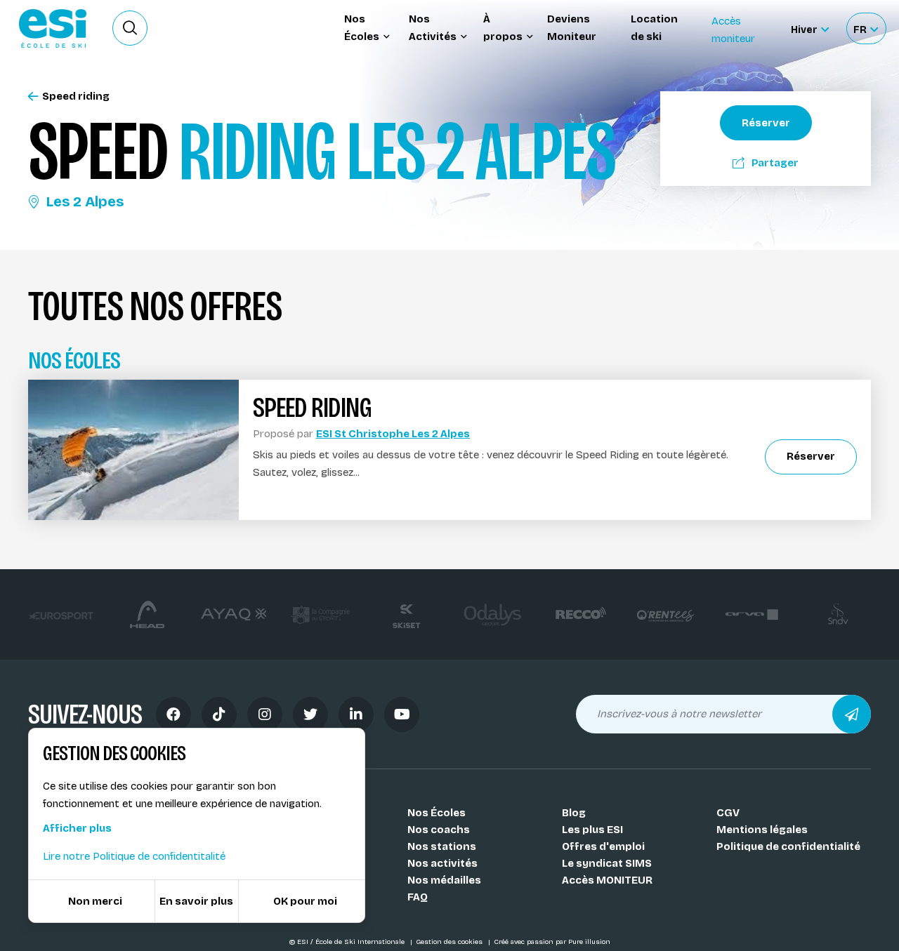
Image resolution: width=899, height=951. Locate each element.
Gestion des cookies (450, 942)
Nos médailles (444, 880)
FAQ (417, 897)
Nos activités (442, 863)
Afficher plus (77, 828)
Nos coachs (438, 829)
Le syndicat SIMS (607, 863)
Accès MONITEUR (607, 880)
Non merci (95, 901)
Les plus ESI (592, 829)
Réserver (766, 123)
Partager (775, 163)
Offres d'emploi (603, 846)
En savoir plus (196, 901)
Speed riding (76, 96)
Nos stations (441, 846)
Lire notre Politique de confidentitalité (134, 856)
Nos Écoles (436, 812)
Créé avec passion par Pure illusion (552, 942)
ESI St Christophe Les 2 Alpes (393, 433)
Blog (574, 812)
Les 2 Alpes (85, 201)
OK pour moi (305, 901)
